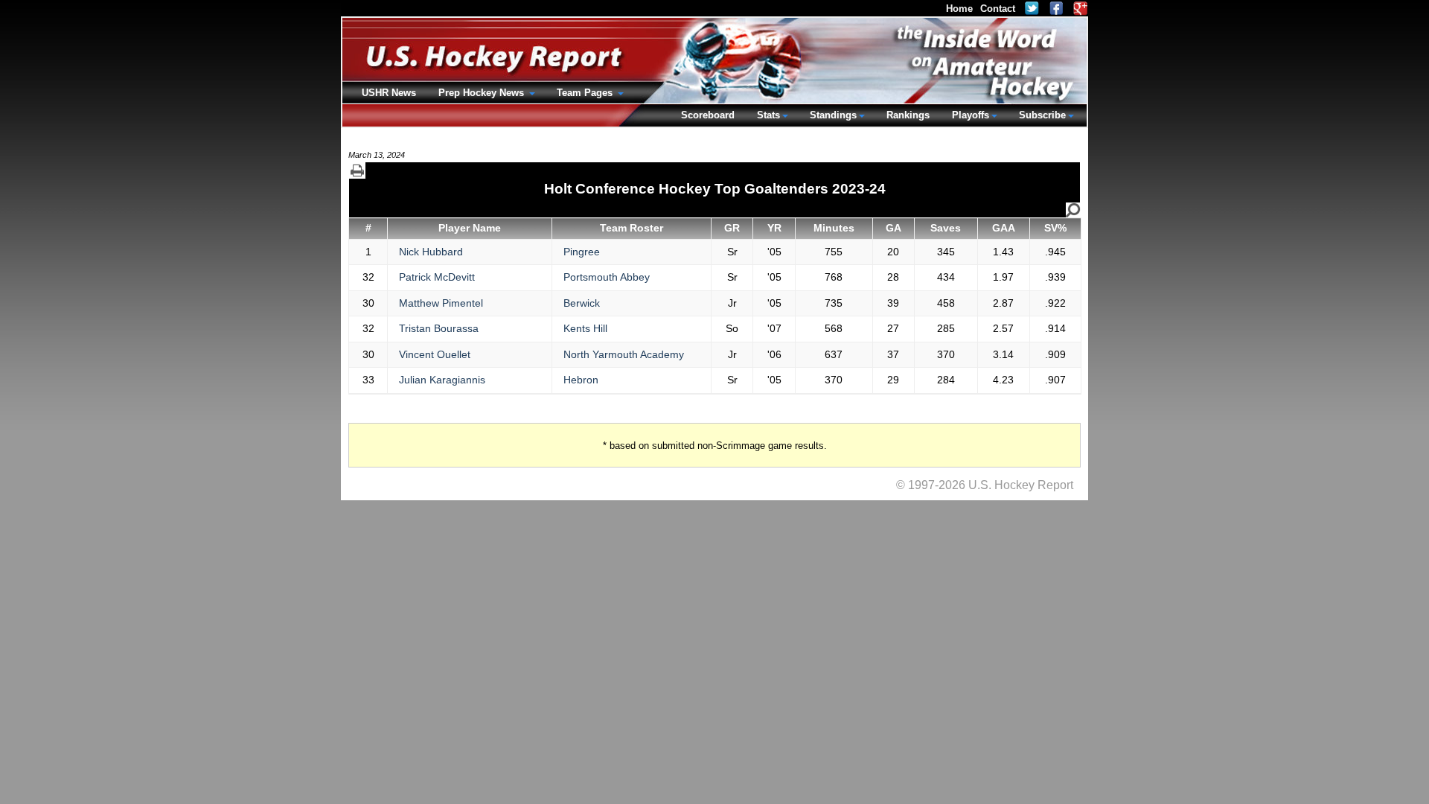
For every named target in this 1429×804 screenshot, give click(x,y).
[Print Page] (357, 170)
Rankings (908, 115)
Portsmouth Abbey (606, 277)
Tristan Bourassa (439, 328)
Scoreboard (708, 115)
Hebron (580, 380)
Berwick (581, 303)
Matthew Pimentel (441, 303)
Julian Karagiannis (442, 380)
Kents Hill (585, 328)
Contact (997, 8)
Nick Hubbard (431, 252)
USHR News (389, 92)
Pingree (581, 252)
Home (959, 8)
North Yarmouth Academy (623, 354)
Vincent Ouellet (434, 354)
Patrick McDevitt (437, 277)
